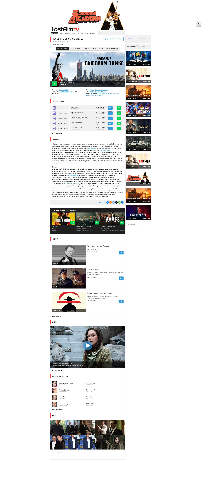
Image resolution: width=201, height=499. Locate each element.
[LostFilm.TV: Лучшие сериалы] (66, 28)
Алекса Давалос (72, 184)
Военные (97, 92)
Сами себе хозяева (77, 123)
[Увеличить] (57, 427)
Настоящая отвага (76, 128)
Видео (94, 48)
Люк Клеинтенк (73, 175)
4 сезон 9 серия (62, 113)
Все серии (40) (56, 133)
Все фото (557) (56, 452)
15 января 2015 (63, 90)
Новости (86, 48)
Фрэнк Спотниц (106, 150)
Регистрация (142, 38)
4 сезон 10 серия (63, 108)
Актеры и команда (112, 48)
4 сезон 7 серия (62, 123)
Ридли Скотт (91, 148)
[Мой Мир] (122, 202)
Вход (130, 38)
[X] (116, 202)
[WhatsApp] (119, 202)
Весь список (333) (57, 409)
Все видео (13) (56, 370)
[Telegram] (113, 202)
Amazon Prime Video (67, 92)
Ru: (100, 107)
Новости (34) (56, 316)
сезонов (142, 46)
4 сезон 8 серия (62, 118)
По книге (91, 92)
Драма (92, 90)
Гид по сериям (75, 48)
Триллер (105, 90)
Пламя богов (75, 107)
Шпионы (103, 92)
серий (135, 46)
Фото (101, 48)
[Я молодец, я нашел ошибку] (190, 24)
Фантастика (98, 90)
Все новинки (131, 224)
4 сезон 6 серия (62, 128)
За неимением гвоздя (77, 113)
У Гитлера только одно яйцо (79, 118)
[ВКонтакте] (107, 202)
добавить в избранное (114, 39)
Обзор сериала (62, 48)
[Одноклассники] (110, 202)
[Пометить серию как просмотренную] (54, 108)
